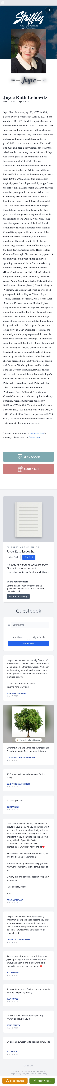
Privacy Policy (20, 1074)
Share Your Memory (18, 596)
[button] (28, 724)
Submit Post (28, 643)
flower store (34, 437)
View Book (13, 557)
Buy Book (29, 557)
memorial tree (37, 432)
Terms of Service (36, 1074)
